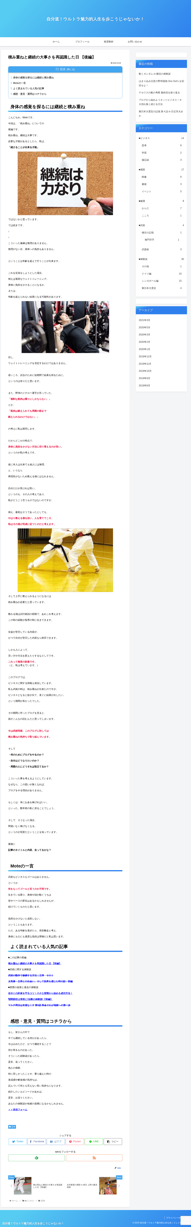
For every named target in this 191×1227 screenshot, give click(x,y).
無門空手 (162, 239)
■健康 (161, 201)
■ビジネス (161, 138)
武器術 (162, 249)
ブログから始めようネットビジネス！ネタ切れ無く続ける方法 (160, 102)
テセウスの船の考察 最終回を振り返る (159, 92)
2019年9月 (144, 378)
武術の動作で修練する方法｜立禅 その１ (31, 975)
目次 (63, 69)
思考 (13, 1127)
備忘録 (162, 160)
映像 (162, 177)
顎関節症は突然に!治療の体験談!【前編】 (30, 999)
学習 (162, 152)
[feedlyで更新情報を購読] (36, 1157)
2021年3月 (144, 320)
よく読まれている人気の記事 (28, 88)
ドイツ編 (162, 273)
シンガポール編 (162, 281)
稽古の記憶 (162, 232)
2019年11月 (145, 364)
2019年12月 (145, 356)
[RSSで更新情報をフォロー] (94, 1157)
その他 (162, 266)
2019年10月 (145, 371)
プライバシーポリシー (176, 1218)
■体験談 (161, 259)
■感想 (161, 169)
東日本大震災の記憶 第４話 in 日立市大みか (161, 113)
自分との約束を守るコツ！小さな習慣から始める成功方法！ (40, 993)
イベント (162, 191)
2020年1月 (144, 349)
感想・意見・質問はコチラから (30, 94)
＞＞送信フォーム (17, 1109)
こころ (162, 215)
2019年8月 (144, 385)
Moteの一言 (19, 83)
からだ (162, 208)
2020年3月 (144, 334)
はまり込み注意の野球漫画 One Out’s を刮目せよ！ (161, 83)
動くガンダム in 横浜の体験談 (155, 74)
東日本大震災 (162, 288)
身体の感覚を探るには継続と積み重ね (33, 77)
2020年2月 (144, 342)
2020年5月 (144, 327)
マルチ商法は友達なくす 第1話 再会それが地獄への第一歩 (39, 1005)
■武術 (161, 225)
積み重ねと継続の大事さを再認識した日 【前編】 (34, 963)
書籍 (162, 184)
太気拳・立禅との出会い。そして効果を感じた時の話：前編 (40, 981)
